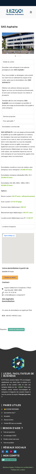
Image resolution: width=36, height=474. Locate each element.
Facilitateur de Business (15, 14)
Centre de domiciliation (16, 329)
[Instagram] (11, 451)
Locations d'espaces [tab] (9, 227)
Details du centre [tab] (8, 62)
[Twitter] (15, 451)
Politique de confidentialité (23, 467)
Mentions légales (8, 467)
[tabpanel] (18, 89)
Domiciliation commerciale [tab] (11, 127)
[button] (30, 12)
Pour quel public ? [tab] (9, 121)
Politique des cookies (18, 470)
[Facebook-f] (3, 451)
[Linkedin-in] (7, 451)
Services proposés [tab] (9, 116)
